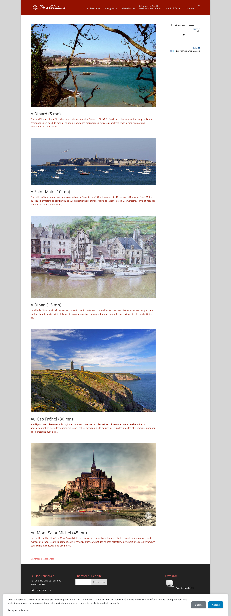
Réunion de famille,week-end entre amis (150, 7)
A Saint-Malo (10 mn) (50, 191)
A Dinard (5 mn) (46, 114)
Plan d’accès (128, 8)
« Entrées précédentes (42, 558)
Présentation (94, 8)
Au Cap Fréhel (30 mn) (52, 419)
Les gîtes (110, 8)
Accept (216, 604)
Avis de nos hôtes (184, 588)
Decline (199, 604)
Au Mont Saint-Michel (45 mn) (59, 533)
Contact (190, 8)
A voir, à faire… (174, 8)
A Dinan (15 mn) (46, 305)
